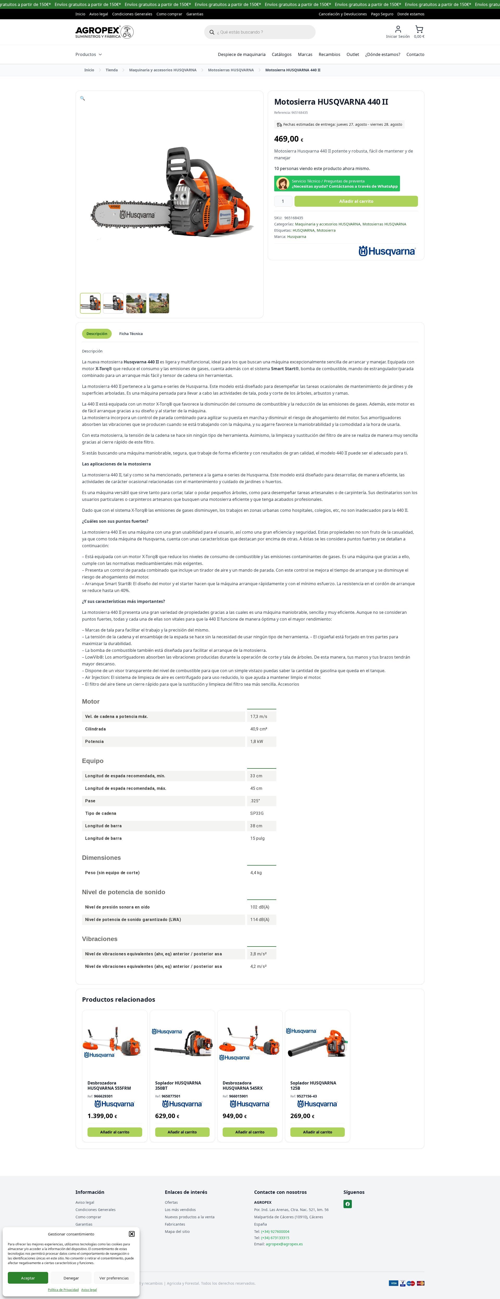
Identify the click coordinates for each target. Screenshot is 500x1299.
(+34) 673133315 (275, 1237)
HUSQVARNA (304, 230)
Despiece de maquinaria (242, 54)
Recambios (329, 54)
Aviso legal (89, 1290)
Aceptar (28, 1278)
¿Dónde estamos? (382, 54)
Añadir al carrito (356, 201)
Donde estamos (410, 13)
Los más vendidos (180, 1209)
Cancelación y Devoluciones (343, 13)
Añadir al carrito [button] (114, 1132)
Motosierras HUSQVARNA (231, 69)
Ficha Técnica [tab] (131, 333)
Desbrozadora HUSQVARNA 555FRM (109, 1085)
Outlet (353, 54)
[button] (131, 1234)
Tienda (112, 69)
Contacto (415, 54)
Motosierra (326, 230)
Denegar (71, 1278)
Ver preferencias (114, 1278)
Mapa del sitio (177, 1231)
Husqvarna (296, 236)
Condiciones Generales (132, 13)
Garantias (194, 13)
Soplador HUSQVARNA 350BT (178, 1085)
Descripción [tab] (96, 333)
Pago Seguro (382, 13)
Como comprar (169, 13)
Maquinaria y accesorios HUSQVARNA (163, 69)
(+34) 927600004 (275, 1231)
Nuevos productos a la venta (190, 1216)
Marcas (305, 54)
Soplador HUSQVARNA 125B (313, 1085)
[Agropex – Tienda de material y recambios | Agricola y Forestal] (105, 32)
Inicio (80, 13)
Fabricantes (175, 1224)
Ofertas (171, 1202)
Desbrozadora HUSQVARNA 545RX (243, 1085)
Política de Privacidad (63, 1290)
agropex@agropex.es (284, 1243)
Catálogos (282, 54)
